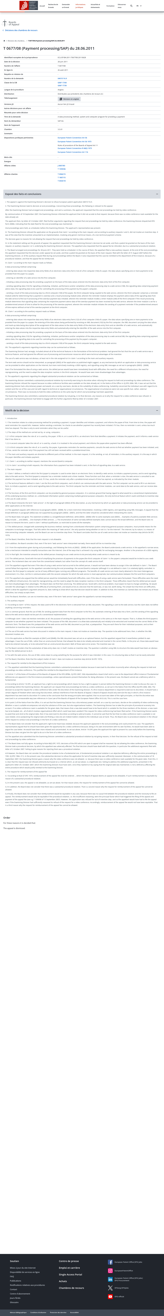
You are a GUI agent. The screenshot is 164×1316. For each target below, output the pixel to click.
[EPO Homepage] (28, 6)
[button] (82, 194)
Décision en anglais (71, 99)
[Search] (131, 6)
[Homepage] (4, 41)
